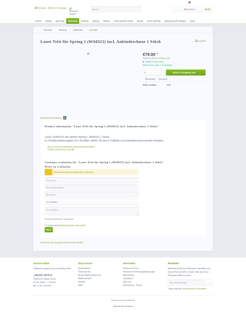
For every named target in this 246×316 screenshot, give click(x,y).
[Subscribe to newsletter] (208, 282)
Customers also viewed (72, 242)
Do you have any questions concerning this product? (71, 146)
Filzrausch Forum (131, 268)
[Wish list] (175, 9)
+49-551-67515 (42, 275)
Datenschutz (128, 275)
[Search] (138, 9)
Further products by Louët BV (60, 149)
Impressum (128, 278)
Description (45, 117)
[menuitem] (116, 10)
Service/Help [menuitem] (205, 2)
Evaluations (58, 117)
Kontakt (81, 281)
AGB (80, 285)
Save (48, 229)
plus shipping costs (162, 58)
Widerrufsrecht (84, 278)
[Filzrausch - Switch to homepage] (50, 11)
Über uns (127, 281)
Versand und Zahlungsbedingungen (139, 271)
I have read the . (66, 225)
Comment (162, 79)
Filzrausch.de (84, 271)
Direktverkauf (84, 268)
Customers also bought (50, 242)
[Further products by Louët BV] (200, 44)
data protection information (73, 225)
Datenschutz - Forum (132, 285)
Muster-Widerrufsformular (89, 275)
